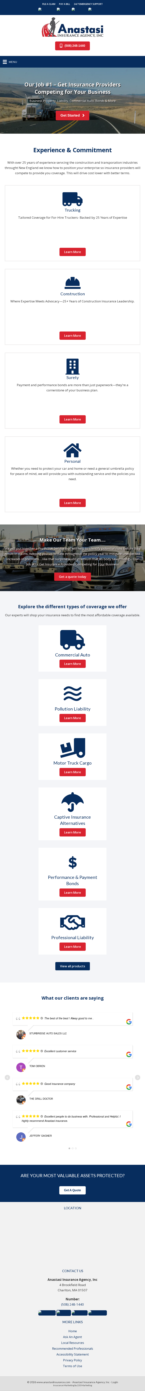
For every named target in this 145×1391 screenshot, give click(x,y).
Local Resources (72, 1343)
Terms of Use (72, 1366)
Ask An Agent (72, 1337)
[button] (48, 4)
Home (72, 1331)
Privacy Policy (72, 1360)
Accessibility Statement (72, 1354)
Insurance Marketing (63, 1385)
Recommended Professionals (72, 1349)
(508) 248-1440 (72, 1304)
